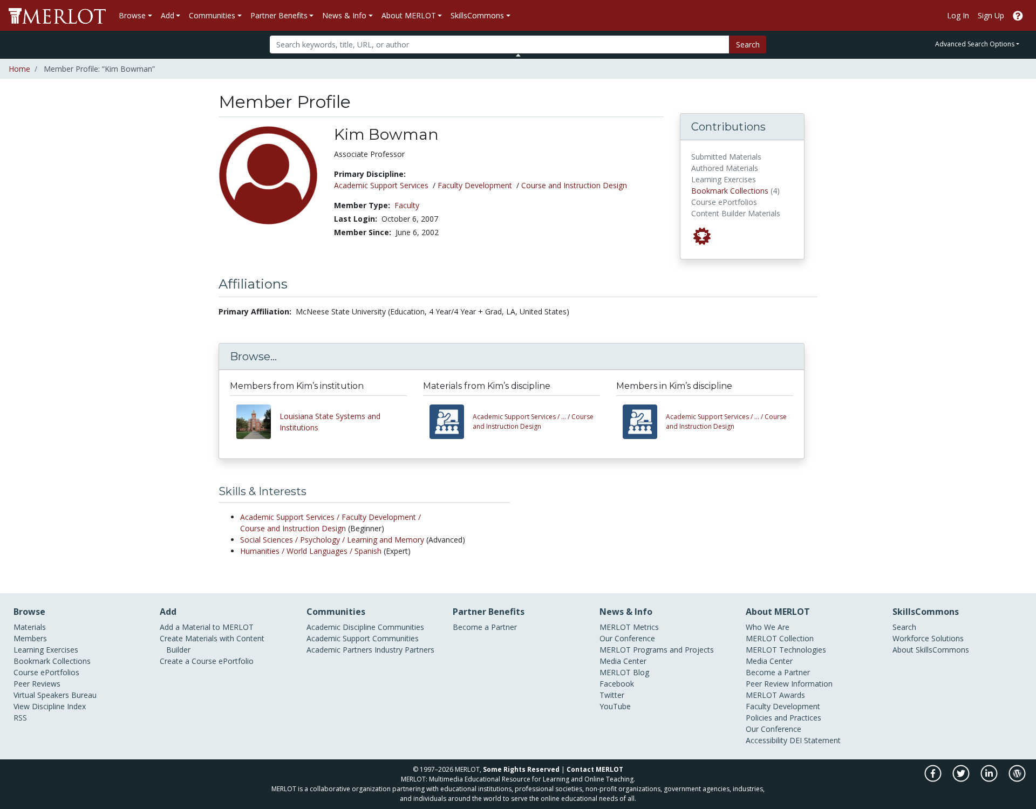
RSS (20, 717)
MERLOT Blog (624, 672)
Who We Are (767, 627)
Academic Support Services (381, 185)
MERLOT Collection (780, 638)
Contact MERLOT (595, 769)
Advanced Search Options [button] (974, 44)
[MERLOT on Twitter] (961, 779)
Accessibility (766, 740)
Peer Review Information (789, 683)
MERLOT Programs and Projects (656, 650)
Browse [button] (132, 15)
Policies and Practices (783, 717)
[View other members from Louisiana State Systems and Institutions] (258, 421)
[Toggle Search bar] (518, 55)
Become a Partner (485, 627)
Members (30, 638)
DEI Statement (815, 740)
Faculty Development (475, 185)
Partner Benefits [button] (279, 15)
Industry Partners (404, 650)
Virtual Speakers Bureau (55, 695)
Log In (958, 15)
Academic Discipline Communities (365, 627)
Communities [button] (212, 15)
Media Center (622, 661)
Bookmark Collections (729, 191)
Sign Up (991, 15)
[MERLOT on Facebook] (933, 779)
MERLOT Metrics (629, 627)
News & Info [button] (344, 15)
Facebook (616, 683)
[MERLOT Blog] (1017, 779)
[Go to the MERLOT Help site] (1017, 15)
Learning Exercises (45, 650)
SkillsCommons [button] (477, 15)
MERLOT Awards (775, 695)
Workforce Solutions (928, 638)
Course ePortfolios (46, 672)
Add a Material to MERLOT (207, 627)
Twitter (611, 695)
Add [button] (167, 15)
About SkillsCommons (930, 650)
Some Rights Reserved (521, 769)
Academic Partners (339, 650)
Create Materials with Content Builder (212, 644)
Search (748, 44)
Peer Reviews (36, 683)
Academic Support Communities (362, 638)
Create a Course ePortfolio (207, 661)
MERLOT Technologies (786, 650)
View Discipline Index (49, 706)
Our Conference (627, 638)
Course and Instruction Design (574, 185)
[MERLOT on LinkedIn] (989, 779)
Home (19, 69)
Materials (29, 627)
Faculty (406, 205)
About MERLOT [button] (408, 15)
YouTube (615, 706)
